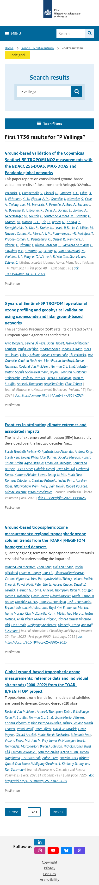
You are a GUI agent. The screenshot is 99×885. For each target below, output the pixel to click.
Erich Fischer (25, 469)
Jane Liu (47, 572)
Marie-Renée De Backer (53, 734)
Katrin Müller (56, 613)
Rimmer (25, 245)
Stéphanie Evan (81, 734)
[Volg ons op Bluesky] (66, 850)
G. (56, 193)
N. (63, 222)
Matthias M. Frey (26, 601)
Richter (9, 245)
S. (41, 193)
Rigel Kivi (55, 607)
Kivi (31, 227)
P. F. (66, 227)
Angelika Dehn (53, 383)
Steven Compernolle (54, 354)
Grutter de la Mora (56, 216)
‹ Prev (13, 812)
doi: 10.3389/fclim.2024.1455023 (62, 497)
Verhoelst (11, 193)
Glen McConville (35, 613)
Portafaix (83, 233)
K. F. (25, 210)
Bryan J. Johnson (61, 372)
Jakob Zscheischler (40, 492)
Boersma (15, 210)
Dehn (48, 210)
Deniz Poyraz (40, 596)
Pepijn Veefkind (28, 349)
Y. (79, 222)
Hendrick (38, 204)
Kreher (44, 227)
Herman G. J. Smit (63, 366)
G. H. (36, 222)
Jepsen (56, 222)
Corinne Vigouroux (17, 578)
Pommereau (61, 233)
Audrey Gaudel (62, 584)
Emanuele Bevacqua (58, 463)
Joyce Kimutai (65, 469)
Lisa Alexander (63, 451)
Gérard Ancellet (60, 596)
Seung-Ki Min (57, 474)
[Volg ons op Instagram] (39, 850)
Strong (48, 250)
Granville (56, 198)
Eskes (83, 193)
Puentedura (39, 239)
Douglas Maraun (68, 457)
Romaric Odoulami (17, 480)
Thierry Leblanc (30, 354)
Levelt (58, 227)
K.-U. (26, 198)
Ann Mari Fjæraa (49, 360)
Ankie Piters (25, 619)
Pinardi (49, 193)
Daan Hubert (55, 343)
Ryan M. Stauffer (81, 590)
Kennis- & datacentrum (37, 48)
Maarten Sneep (50, 349)
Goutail (34, 216)
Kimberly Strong (69, 625)
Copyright (49, 862)
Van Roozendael (69, 250)
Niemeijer (73, 198)
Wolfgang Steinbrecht (41, 625)
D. (26, 227)
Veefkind (10, 256)
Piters (36, 233)
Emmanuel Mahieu (75, 607)
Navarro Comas (15, 233)
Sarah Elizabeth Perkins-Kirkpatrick (29, 451)
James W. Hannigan (52, 601)
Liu (72, 227)
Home (9, 48)
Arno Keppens (14, 343)
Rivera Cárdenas (46, 245)
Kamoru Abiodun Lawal (30, 474)
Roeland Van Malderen (34, 366)
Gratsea (10, 222)
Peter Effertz (43, 584)
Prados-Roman (15, 239)
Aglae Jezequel (33, 463)
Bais (69, 204)
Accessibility (49, 879)
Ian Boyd (68, 360)
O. (49, 239)
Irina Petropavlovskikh (46, 578)
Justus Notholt (31, 757)
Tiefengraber (17, 204)
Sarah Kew (12, 457)
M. (29, 204)
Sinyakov (11, 250)
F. (46, 204)
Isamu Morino (14, 613)
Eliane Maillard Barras (69, 572)
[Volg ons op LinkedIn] (39, 842)
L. (91, 245)
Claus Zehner (73, 383)
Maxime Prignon (45, 619)
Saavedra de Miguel (75, 245)
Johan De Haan (72, 349)
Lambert (65, 193)
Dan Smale (18, 625)
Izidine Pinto (66, 480)
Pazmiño (55, 204)
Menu (16, 33)
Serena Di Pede (35, 343)
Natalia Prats (69, 757)
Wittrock (45, 256)
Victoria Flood (14, 740)
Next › (58, 812)
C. (77, 227)
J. (65, 198)
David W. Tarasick (33, 378)
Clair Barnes (48, 457)
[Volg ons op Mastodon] (79, 850)
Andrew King (83, 451)
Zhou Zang (44, 567)
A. (6, 204)
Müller (84, 227)
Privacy (49, 868)
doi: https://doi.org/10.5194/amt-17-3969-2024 (49, 395)
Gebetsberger (13, 216)
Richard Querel (68, 619)
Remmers (73, 239)
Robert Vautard (76, 486)
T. (20, 193)
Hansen (27, 222)
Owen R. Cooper (30, 572)
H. (48, 222)
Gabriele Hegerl (44, 469)
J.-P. (73, 233)
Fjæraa (36, 198)
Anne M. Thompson (30, 383)
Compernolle (30, 193)
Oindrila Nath (27, 360)
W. (40, 250)
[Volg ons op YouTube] (53, 850)
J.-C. (76, 193)
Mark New (75, 474)
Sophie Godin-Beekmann (31, 372)
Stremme (31, 250)
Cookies (49, 873)
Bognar (34, 210)
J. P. (20, 256)
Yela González (65, 256)
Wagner (29, 256)
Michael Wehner (15, 492)
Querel (57, 239)
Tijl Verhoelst (77, 354)
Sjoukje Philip (29, 457)
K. (41, 210)
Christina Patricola (43, 480)
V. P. (20, 250)
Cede (88, 198)
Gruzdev (80, 216)
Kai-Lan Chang (63, 567)
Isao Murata (75, 613)
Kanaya (72, 222)
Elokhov (78, 210)
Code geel (17, 55)
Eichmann (14, 198)
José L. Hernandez (79, 601)
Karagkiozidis (14, 227)
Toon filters (52, 123)
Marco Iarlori (29, 746)
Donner (62, 210)
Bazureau (83, 204)
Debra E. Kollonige (59, 378)
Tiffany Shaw (22, 486)
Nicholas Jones (38, 607)
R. (37, 227)
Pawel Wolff (25, 584)
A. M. (45, 198)
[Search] (89, 33)
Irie (44, 222)
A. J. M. (46, 233)
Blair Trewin (56, 486)
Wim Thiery (39, 486)
